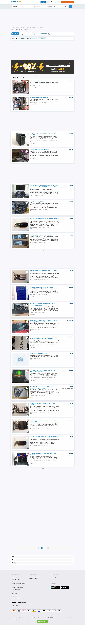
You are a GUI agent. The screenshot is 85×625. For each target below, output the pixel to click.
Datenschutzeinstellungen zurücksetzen (18, 584)
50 (35, 77)
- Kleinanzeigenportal (34, 577)
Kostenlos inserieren (68, 2)
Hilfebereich (15, 577)
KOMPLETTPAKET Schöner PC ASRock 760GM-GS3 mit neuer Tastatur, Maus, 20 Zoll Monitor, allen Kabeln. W (44, 187)
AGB (13, 581)
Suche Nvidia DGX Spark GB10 (38, 353)
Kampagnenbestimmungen (19, 598)
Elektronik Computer (30, 38)
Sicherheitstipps (16, 579)
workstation (21, 38)
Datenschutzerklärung (17, 587)
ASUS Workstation (35, 81)
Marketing (14, 593)
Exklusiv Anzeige (16, 605)
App (44, 2)
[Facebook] (52, 577)
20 (33, 77)
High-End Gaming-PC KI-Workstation (40, 202)
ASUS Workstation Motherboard (39, 97)
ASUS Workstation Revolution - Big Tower (41, 287)
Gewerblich (34, 33)
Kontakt (14, 591)
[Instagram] (55, 577)
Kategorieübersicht (17, 589)
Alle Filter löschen (42, 38)
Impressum (15, 596)
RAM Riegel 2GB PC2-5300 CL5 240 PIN (40, 235)
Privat (28, 33)
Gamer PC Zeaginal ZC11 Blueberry (39, 149)
